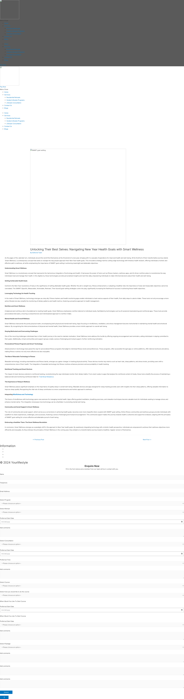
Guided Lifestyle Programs (16, 31)
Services (7, 26)
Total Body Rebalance (46, 377)
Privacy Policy (9, 449)
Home (6, 23)
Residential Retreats (13, 28)
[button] (92, 20)
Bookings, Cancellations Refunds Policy (17, 454)
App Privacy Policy (10, 452)
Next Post (147, 439)
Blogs (6, 39)
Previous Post (38, 439)
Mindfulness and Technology (23, 394)
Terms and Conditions (11, 457)
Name (2, 474)
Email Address (5, 491)
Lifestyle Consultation (14, 34)
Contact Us (8, 36)
